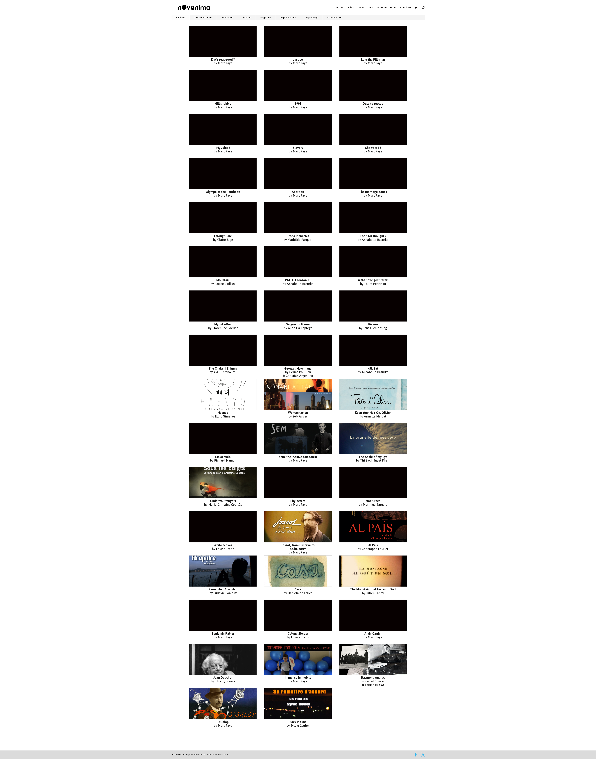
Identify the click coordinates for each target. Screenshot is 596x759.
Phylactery (312, 17)
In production (334, 17)
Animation (227, 17)
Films (351, 7)
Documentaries (203, 17)
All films (180, 17)
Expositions (366, 7)
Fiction (247, 17)
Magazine (265, 17)
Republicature (288, 17)
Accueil (340, 7)
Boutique (405, 7)
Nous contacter (386, 7)
